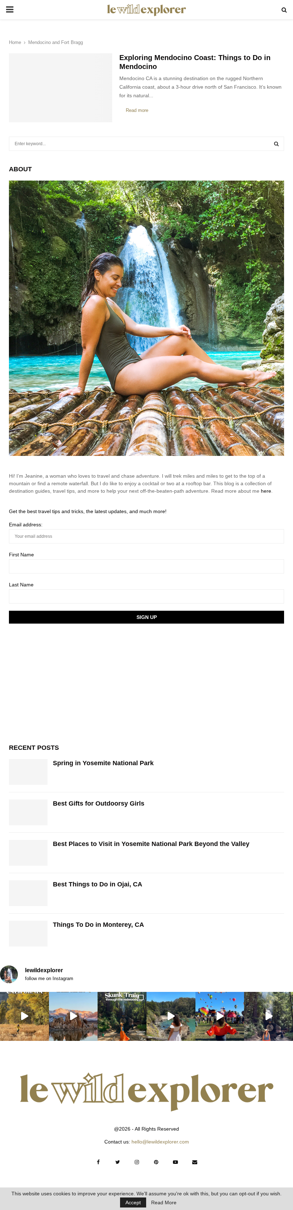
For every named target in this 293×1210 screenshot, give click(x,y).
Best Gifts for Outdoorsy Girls (98, 803)
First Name (21, 554)
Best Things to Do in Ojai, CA (97, 884)
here (266, 491)
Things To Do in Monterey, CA (98, 924)
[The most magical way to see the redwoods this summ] (122, 1016)
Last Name (21, 584)
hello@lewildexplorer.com (160, 1142)
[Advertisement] (62, 682)
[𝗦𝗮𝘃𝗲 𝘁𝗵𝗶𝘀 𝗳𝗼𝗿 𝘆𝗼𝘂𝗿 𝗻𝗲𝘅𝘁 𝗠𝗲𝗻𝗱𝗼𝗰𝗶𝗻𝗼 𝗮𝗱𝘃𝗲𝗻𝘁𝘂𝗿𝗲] (170, 1016)
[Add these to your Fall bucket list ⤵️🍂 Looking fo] (24, 1016)
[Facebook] (98, 1162)
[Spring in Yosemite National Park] (28, 772)
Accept (133, 1202)
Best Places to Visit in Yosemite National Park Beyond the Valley (151, 843)
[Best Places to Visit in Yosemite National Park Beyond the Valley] (28, 853)
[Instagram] (137, 1162)
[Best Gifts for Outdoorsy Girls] (28, 812)
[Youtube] (175, 1162)
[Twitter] (117, 1162)
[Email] (195, 1162)
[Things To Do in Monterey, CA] (28, 933)
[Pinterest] (156, 1162)
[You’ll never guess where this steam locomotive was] (268, 1016)
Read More (164, 1202)
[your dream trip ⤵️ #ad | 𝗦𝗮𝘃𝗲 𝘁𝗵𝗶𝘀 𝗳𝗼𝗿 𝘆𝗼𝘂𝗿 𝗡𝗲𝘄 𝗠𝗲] (219, 1016)
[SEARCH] (276, 144)
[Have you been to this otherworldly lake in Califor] (73, 1016)
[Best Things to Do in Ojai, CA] (28, 893)
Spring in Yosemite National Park (103, 763)
